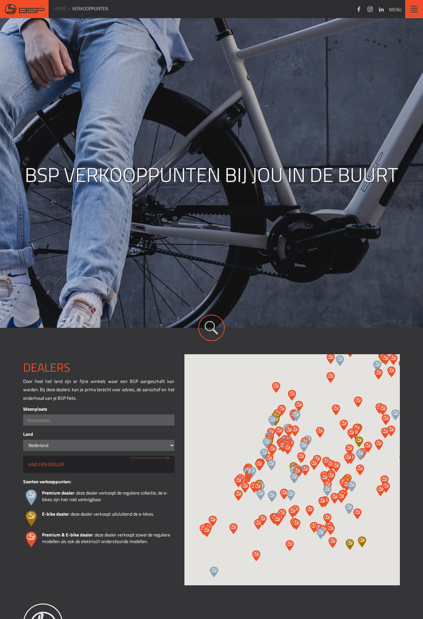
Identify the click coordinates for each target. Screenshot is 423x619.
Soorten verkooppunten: (47, 481)
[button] (340, 360)
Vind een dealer (46, 464)
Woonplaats (35, 408)
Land (28, 433)
